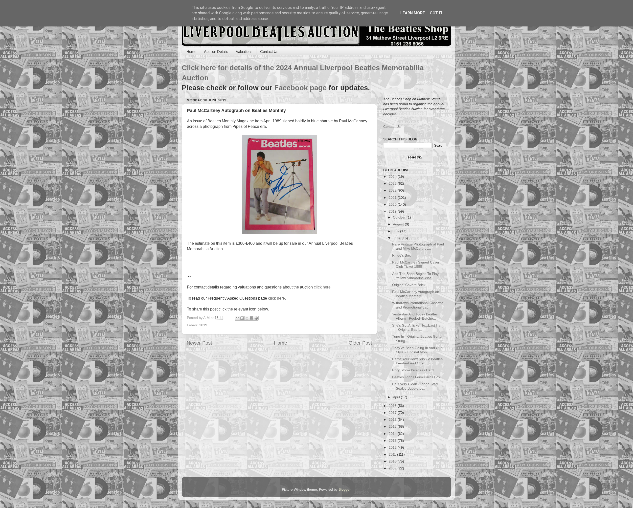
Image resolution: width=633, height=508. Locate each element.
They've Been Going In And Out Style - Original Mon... (417, 350)
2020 (393, 204)
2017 (393, 413)
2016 (393, 419)
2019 (203, 325)
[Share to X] (246, 318)
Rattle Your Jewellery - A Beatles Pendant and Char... (417, 361)
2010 (393, 461)
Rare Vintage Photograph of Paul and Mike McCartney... (418, 246)
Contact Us (269, 51)
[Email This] (237, 318)
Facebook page (300, 88)
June (397, 238)
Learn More (412, 13)
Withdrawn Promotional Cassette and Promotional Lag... (417, 305)
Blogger (344, 489)
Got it (436, 13)
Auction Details (216, 51)
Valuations (244, 51)
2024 (393, 176)
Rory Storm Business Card (413, 370)
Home (191, 51)
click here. (323, 287)
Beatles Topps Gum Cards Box (416, 377)
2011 (393, 454)
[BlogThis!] (242, 318)
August (399, 224)
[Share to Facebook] (251, 318)
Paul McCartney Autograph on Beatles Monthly (415, 294)
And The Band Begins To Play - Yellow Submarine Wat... (416, 276)
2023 (393, 183)
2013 (393, 440)
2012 (393, 447)
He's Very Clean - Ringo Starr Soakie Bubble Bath (415, 386)
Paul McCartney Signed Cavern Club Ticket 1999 (416, 264)
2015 (393, 426)
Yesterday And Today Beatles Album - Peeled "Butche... (415, 316)
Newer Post (199, 343)
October (400, 217)
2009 (393, 468)
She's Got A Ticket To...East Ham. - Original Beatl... (418, 327)
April (397, 397)
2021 (393, 197)
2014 (393, 434)
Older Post (360, 343)
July (396, 231)
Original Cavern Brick (408, 285)
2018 (393, 406)
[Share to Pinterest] (256, 318)
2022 (393, 190)
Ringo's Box (401, 255)
